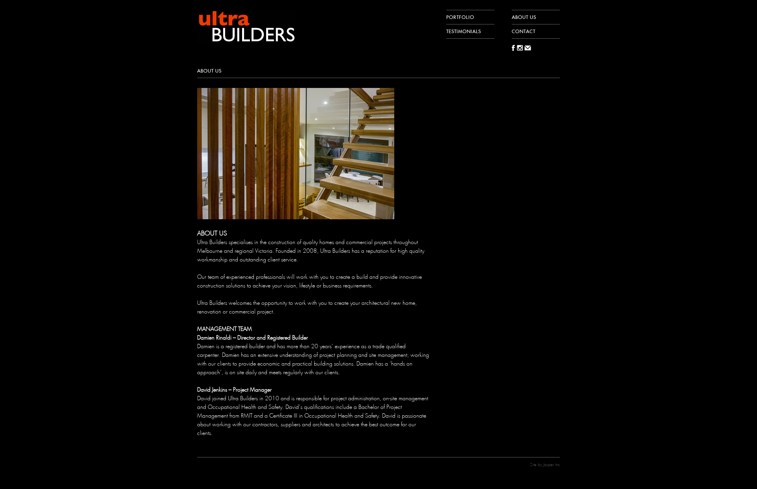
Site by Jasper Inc (545, 465)
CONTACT (523, 31)
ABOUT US (524, 17)
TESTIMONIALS (463, 31)
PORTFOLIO (460, 17)
